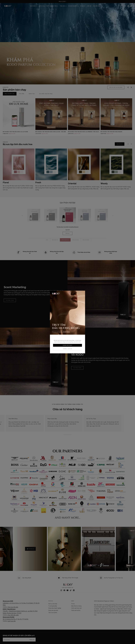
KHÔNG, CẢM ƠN (67, 348)
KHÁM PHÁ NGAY (67, 345)
